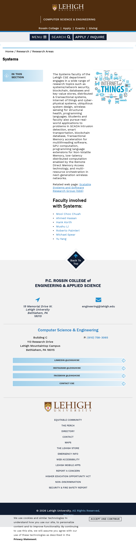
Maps (68, 442)
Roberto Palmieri (68, 230)
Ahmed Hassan (66, 218)
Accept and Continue (105, 519)
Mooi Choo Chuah (68, 214)
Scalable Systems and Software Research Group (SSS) (72, 188)
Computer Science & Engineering (69, 19)
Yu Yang (61, 238)
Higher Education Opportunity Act (68, 476)
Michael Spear (65, 234)
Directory (68, 431)
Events (80, 28)
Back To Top (75, 262)
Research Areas (42, 51)
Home (9, 51)
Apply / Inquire (90, 37)
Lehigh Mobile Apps (68, 465)
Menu (37, 37)
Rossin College (49, 28)
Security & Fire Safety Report (68, 487)
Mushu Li (62, 226)
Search (59, 37)
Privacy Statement (25, 539)
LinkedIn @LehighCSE (67, 360)
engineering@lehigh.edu (98, 306)
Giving (93, 28)
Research (22, 51)
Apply (67, 28)
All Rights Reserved (85, 510)
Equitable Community (68, 420)
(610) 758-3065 (97, 337)
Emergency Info (68, 454)
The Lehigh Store (68, 448)
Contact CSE (67, 383)
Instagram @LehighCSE (67, 368)
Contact (68, 437)
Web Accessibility (68, 459)
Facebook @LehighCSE (67, 375)
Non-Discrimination (68, 482)
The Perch (68, 425)
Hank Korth (64, 222)
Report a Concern (68, 470)
